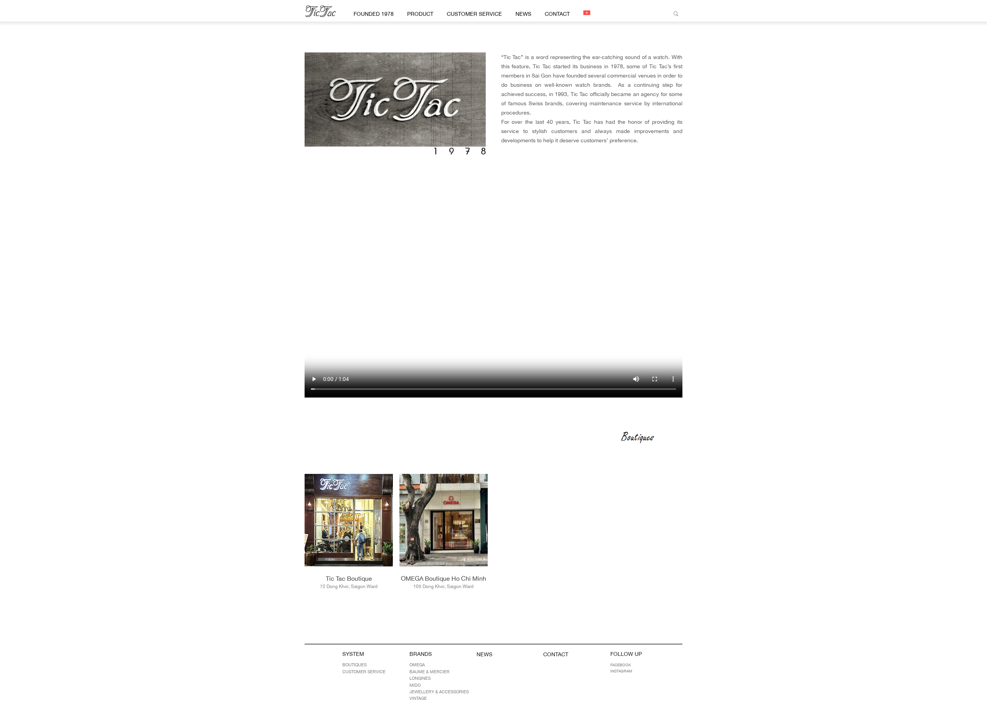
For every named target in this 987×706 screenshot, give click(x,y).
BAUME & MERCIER (429, 671)
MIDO (415, 685)
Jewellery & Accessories (439, 691)
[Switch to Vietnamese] (585, 12)
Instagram (621, 671)
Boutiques (354, 664)
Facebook (620, 664)
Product (420, 14)
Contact (557, 14)
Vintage (418, 698)
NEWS (523, 14)
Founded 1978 (374, 14)
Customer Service (474, 14)
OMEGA (417, 664)
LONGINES (420, 678)
